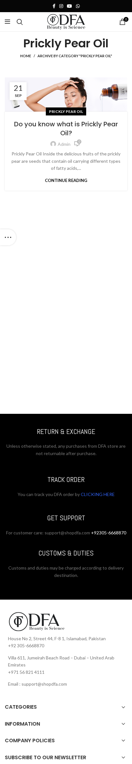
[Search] (19, 21)
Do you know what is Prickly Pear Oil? (66, 129)
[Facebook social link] (54, 6)
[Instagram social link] (61, 6)
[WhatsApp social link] (78, 6)
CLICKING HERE (97, 494)
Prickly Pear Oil (66, 111)
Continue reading (66, 180)
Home (25, 56)
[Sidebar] (8, 237)
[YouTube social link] (69, 6)
